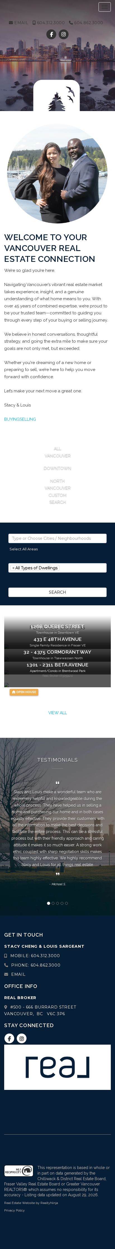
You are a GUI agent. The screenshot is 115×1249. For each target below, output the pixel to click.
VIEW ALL (57, 712)
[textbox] (57, 538)
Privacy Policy (14, 1210)
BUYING (12, 419)
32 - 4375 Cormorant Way (57, 652)
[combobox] (57, 538)
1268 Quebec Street (57, 626)
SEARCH (57, 592)
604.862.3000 (88, 22)
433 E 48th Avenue (57, 639)
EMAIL (20, 22)
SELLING (28, 419)
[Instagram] (63, 34)
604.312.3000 (50, 22)
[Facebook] (52, 34)
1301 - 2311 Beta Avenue (57, 665)
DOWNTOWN (57, 468)
